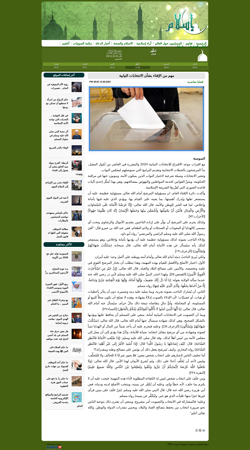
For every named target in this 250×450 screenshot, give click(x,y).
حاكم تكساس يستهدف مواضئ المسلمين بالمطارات (57, 216)
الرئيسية (201, 43)
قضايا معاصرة (195, 81)
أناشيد (65, 43)
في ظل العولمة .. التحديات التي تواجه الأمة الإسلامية (58, 119)
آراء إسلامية (143, 43)
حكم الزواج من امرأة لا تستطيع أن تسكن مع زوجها (57, 103)
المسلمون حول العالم (168, 43)
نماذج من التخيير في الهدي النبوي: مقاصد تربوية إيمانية (58, 319)
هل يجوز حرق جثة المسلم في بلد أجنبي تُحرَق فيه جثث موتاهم (57, 335)
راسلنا (181, 46)
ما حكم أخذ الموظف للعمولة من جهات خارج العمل (56, 366)
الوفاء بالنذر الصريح (58, 147)
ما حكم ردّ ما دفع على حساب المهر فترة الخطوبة (57, 382)
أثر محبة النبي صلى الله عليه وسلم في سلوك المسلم (58, 135)
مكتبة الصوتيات (82, 43)
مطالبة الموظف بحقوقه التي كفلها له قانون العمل (58, 233)
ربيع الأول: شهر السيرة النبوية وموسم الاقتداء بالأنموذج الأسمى (57, 288)
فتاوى (189, 43)
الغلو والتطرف (197, 46)
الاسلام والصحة (123, 43)
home (186, 24)
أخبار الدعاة (103, 43)
